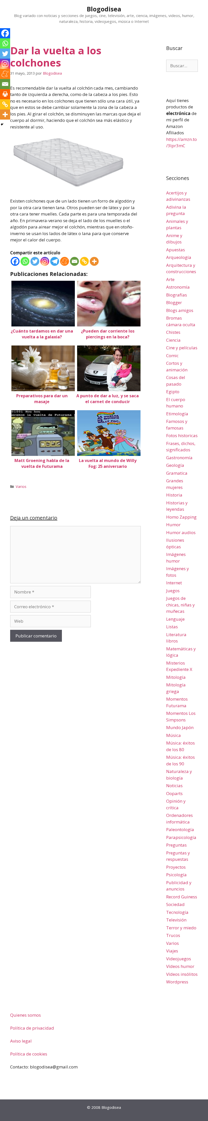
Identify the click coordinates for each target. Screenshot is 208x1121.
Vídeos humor (180, 966)
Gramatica (176, 473)
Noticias (174, 785)
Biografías (176, 295)
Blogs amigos (179, 310)
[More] (94, 261)
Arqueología (178, 257)
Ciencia (173, 340)
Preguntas (176, 845)
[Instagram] (44, 261)
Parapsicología (181, 837)
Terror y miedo (181, 928)
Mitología (176, 677)
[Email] (74, 261)
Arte (170, 279)
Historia (174, 495)
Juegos (173, 591)
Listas (172, 627)
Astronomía (178, 287)
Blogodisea (104, 9)
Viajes (172, 951)
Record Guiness (181, 897)
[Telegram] (54, 261)
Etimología (177, 414)
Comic (172, 355)
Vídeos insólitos (182, 974)
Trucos (173, 935)
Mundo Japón (180, 727)
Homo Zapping (181, 517)
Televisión (176, 920)
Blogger (174, 302)
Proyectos (176, 867)
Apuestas (175, 250)
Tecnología (177, 912)
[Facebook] (15, 261)
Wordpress (177, 982)
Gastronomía (179, 457)
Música (173, 735)
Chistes (173, 332)
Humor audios (181, 532)
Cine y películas (181, 348)
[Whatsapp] (25, 261)
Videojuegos (178, 959)
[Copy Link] (84, 261)
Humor (173, 524)
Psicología (176, 875)
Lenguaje (175, 619)
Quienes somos (25, 1015)
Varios (21, 486)
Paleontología (180, 829)
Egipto (172, 391)
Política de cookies (28, 1054)
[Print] (5, 94)
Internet (174, 583)
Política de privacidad (32, 1028)
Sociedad (175, 904)
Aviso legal (21, 1041)
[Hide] (2, 124)
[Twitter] (34, 261)
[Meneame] (64, 261)
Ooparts (174, 793)
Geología (175, 465)
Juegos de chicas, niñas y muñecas (180, 604)
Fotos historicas (182, 435)
